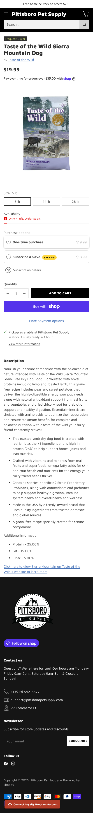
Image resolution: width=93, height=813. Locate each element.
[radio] (8, 242)
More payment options (46, 321)
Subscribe (78, 741)
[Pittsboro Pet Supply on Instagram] (13, 764)
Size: (11, 193)
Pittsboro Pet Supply (44, 780)
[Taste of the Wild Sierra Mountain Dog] (46, 133)
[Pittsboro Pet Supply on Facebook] (6, 764)
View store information (24, 344)
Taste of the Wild (21, 60)
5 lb (17, 201)
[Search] (84, 24)
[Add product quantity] (24, 293)
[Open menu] (6, 13)
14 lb (46, 201)
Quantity (10, 284)
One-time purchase (28, 242)
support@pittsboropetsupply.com (37, 700)
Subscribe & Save (34, 257)
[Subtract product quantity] (8, 293)
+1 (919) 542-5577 (25, 692)
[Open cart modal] (85, 13)
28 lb (75, 201)
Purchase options (17, 232)
